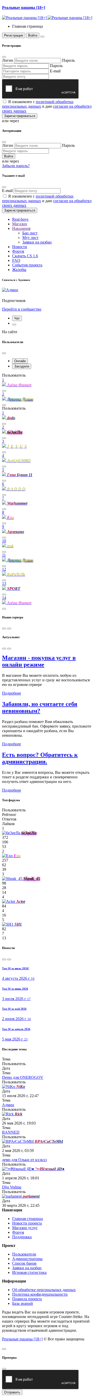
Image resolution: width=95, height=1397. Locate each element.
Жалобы (19, 269)
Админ (8, 1105)
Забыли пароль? (16, 166)
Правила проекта (27, 1299)
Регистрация (13, 35)
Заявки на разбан (37, 242)
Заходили (21, 366)
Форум (18, 251)
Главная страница (27, 1218)
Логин (7, 60)
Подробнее (11, 693)
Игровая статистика (29, 1272)
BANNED (11, 1132)
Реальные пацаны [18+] (22, 1339)
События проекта (27, 265)
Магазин (19, 224)
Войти (32, 35)
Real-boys (20, 219)
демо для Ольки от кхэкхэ (24, 1160)
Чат (17, 318)
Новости (19, 247)
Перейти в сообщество (21, 309)
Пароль (68, 60)
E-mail (55, 71)
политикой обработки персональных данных (37, 104)
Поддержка (22, 1237)
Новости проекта (27, 1223)
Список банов (24, 1263)
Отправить (12, 1392)
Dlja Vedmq (11, 1187)
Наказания (21, 228)
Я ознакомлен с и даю (47, 106)
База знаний (22, 1303)
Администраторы (27, 1259)
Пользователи (24, 1254)
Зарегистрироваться (19, 116)
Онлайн (20, 361)
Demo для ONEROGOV (22, 1077)
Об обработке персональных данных (44, 1290)
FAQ (16, 260)
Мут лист (30, 237)
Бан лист (29, 233)
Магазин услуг (25, 1228)
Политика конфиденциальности (40, 1294)
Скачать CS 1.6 (25, 256)
